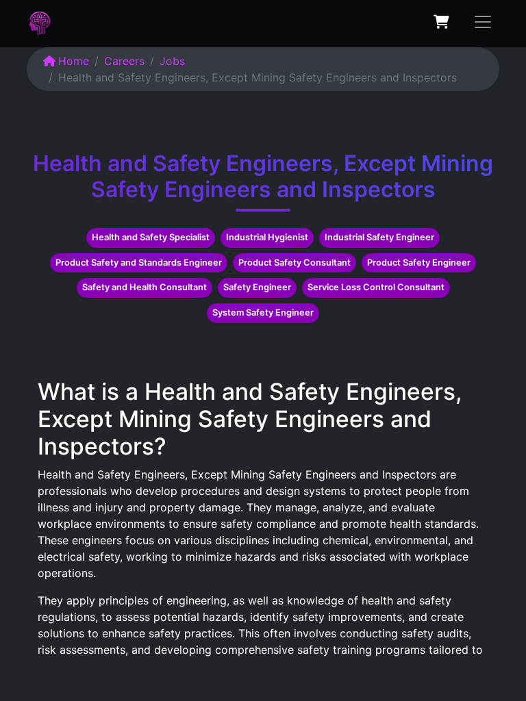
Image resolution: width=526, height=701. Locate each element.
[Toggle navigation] (482, 21)
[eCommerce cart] (441, 21)
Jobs (172, 61)
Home (73, 61)
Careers (124, 61)
